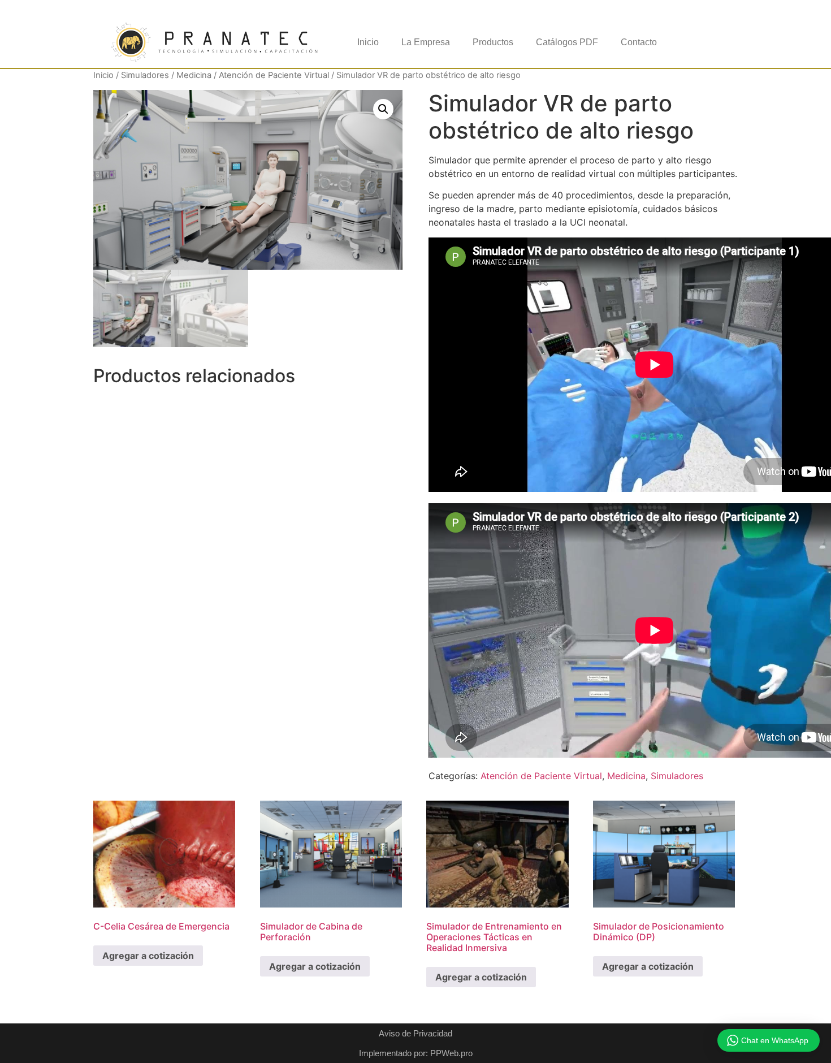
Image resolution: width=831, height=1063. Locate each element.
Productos (493, 42)
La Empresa (425, 42)
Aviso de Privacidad (415, 1033)
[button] (383, 109)
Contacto (639, 42)
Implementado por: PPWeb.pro (416, 1053)
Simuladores (145, 75)
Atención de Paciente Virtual (274, 75)
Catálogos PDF (567, 42)
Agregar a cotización (148, 955)
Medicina (193, 75)
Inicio (368, 42)
